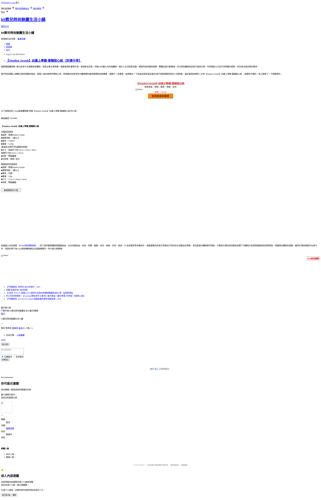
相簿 (8, 44)
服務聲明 (184, 465)
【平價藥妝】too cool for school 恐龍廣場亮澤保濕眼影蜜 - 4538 (33, 299)
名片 (8, 50)
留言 (21, 328)
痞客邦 (15, 328)
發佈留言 (5, 360)
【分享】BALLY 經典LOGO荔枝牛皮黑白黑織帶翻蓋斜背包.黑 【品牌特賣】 (40, 293)
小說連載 (21, 335)
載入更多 (5, 344)
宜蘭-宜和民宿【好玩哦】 (17, 290)
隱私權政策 (175, 465)
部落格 (9, 47)
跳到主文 (5, 26)
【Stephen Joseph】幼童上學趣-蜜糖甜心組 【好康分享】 (44, 60)
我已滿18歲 (6, 495)
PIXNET (142, 465)
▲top (3, 339)
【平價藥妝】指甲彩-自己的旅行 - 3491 (23, 287)
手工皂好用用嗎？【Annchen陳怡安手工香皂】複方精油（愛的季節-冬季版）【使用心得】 (45, 296)
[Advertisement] (139, 214)
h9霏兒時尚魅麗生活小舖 (23, 19)
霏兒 (3, 314)
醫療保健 (22, 39)
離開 (14, 495)
